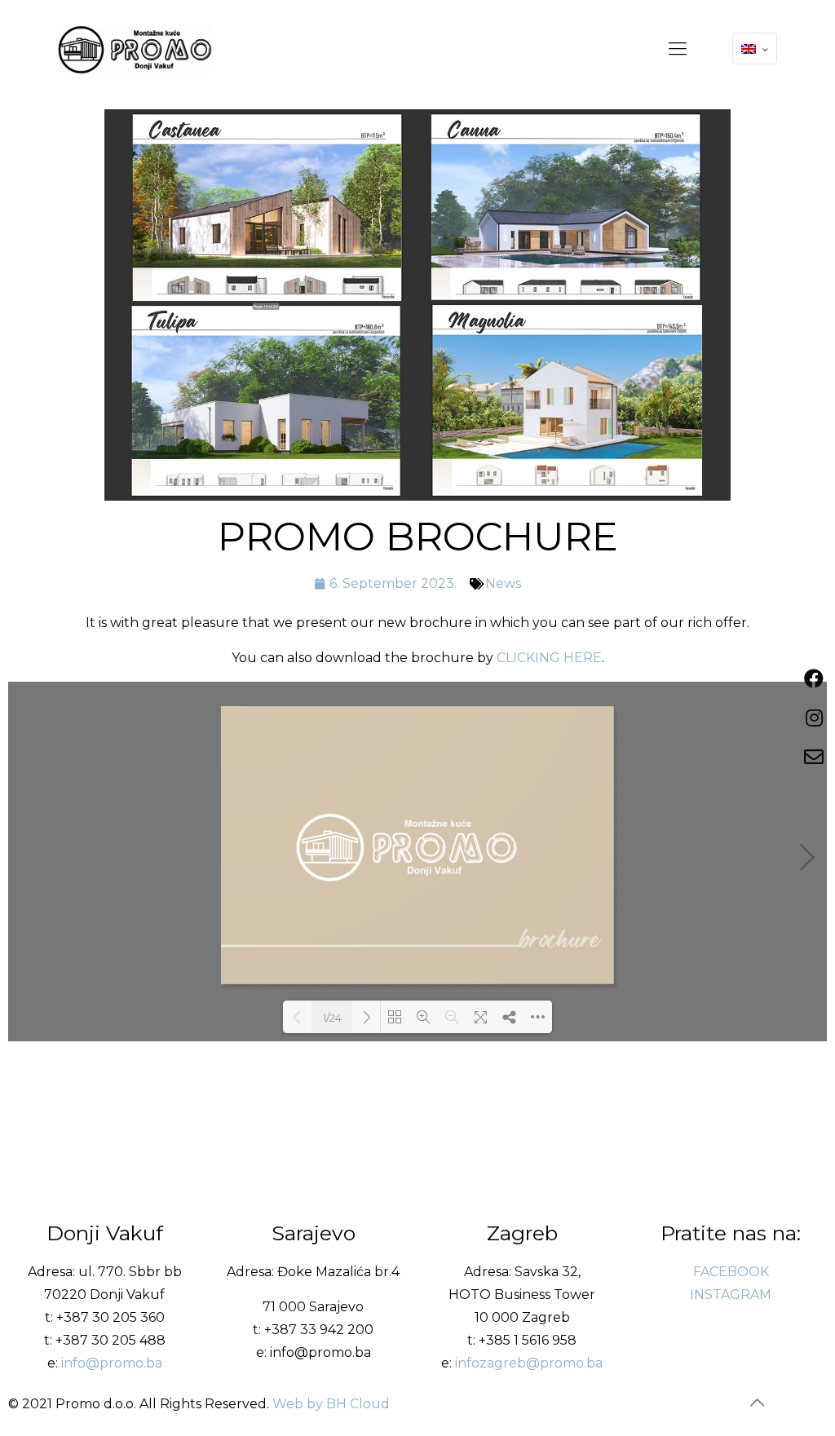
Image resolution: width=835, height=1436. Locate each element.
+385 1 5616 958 (528, 1340)
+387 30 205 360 (110, 1317)
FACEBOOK (731, 1271)
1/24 (332, 1017)
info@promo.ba (111, 1363)
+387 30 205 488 (110, 1340)
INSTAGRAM (730, 1294)
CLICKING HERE (549, 657)
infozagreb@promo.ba (529, 1363)
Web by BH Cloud (331, 1404)
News (503, 583)
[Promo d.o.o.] (135, 49)
